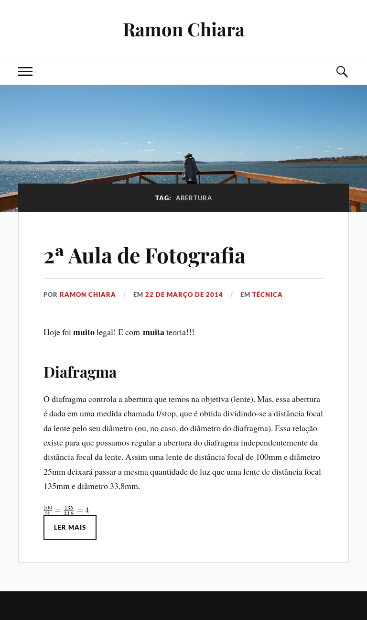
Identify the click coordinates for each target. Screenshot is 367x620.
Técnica (267, 294)
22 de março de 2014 (184, 294)
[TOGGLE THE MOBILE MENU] (25, 71)
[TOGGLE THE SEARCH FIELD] (342, 71)
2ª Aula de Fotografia (144, 254)
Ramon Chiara (184, 29)
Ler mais (70, 527)
